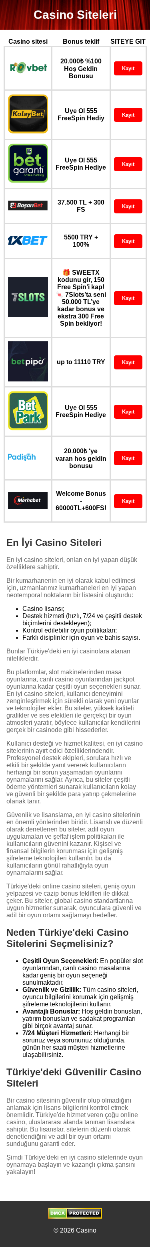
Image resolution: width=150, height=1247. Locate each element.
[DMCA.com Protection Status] (75, 1216)
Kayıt (128, 68)
